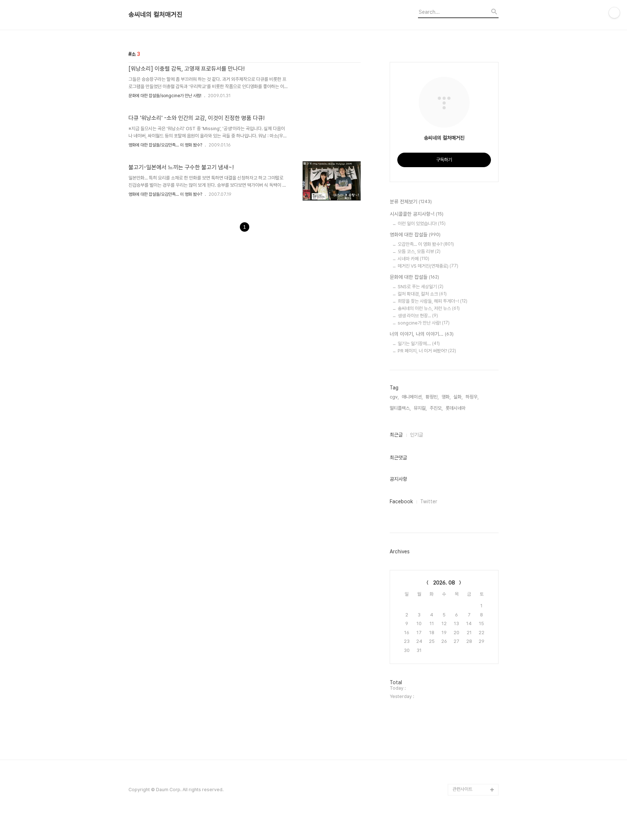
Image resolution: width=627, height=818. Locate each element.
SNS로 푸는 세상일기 (420, 286)
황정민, (432, 397)
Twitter (428, 501)
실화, (458, 397)
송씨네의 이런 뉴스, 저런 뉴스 (429, 308)
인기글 (416, 435)
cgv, (394, 397)
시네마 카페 (413, 258)
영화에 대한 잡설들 (415, 234)
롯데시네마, (456, 408)
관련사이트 (462, 789)
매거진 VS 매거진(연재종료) (428, 266)
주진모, (436, 408)
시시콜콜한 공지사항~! (416, 214)
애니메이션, (412, 397)
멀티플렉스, (400, 408)
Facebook (401, 501)
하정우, (472, 397)
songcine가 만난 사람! (424, 323)
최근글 (396, 435)
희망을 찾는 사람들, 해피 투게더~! (432, 301)
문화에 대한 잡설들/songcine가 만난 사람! (164, 95)
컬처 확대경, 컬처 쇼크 (422, 294)
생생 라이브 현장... (418, 315)
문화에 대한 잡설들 (414, 277)
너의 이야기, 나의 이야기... (422, 334)
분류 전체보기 (411, 201)
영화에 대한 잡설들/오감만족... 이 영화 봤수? (165, 145)
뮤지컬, (420, 408)
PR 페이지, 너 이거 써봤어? (427, 351)
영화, (446, 397)
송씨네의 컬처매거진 (155, 14)
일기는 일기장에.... (419, 343)
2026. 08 (444, 582)
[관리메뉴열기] (614, 12)
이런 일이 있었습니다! (422, 223)
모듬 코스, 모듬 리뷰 (419, 251)
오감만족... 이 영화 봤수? (426, 244)
